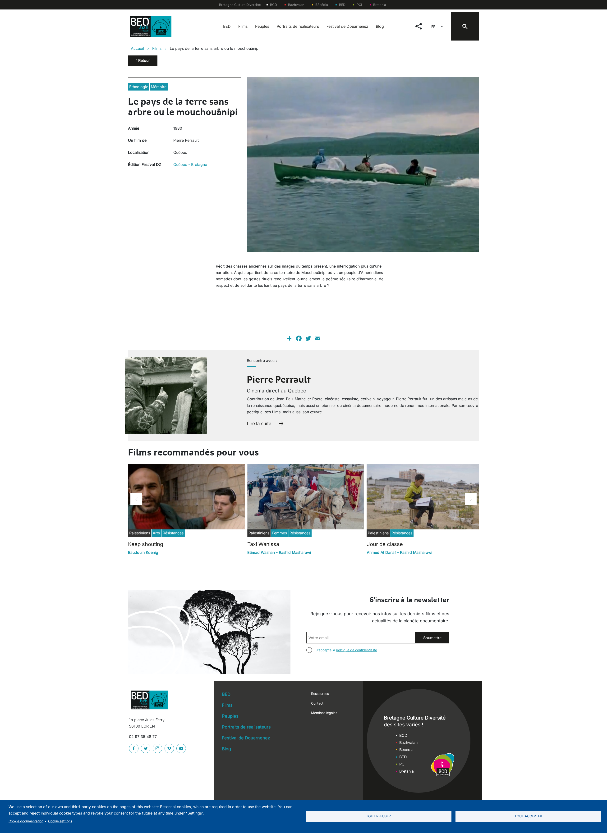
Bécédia (321, 5)
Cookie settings (60, 821)
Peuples (262, 26)
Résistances (173, 533)
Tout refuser (378, 816)
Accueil (137, 48)
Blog (380, 26)
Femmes (279, 533)
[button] (136, 499)
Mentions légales (324, 713)
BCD (273, 5)
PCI (359, 5)
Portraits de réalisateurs (298, 26)
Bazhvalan (296, 5)
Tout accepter (528, 816)
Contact (317, 703)
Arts (156, 533)
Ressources (320, 694)
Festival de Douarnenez (347, 26)
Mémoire (158, 86)
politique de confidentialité (356, 650)
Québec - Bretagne (190, 164)
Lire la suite (259, 423)
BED (342, 5)
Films (243, 26)
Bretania (379, 5)
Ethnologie (138, 86)
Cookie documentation (26, 821)
